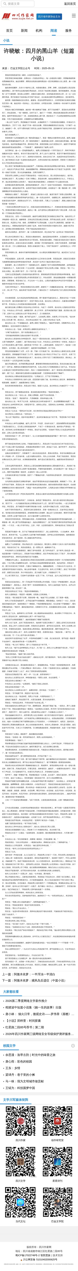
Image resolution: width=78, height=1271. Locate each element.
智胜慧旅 (45, 1255)
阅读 (53, 30)
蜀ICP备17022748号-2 (27, 1255)
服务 (68, 30)
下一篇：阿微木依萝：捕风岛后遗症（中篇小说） (34, 980)
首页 (9, 30)
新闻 (24, 30)
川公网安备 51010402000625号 (39, 1259)
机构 (39, 30)
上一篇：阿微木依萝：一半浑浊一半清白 (28, 974)
